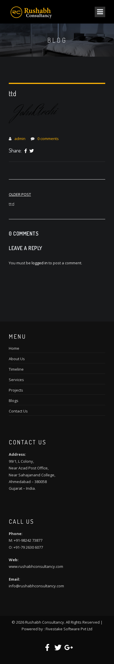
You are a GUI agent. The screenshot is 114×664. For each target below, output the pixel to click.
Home (14, 348)
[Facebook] (25, 151)
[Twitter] (32, 151)
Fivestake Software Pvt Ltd (69, 628)
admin (19, 138)
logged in (40, 262)
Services (16, 379)
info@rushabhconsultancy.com (36, 585)
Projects (16, 390)
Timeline (16, 369)
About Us (17, 358)
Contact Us (18, 411)
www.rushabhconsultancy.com (36, 566)
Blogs (13, 400)
